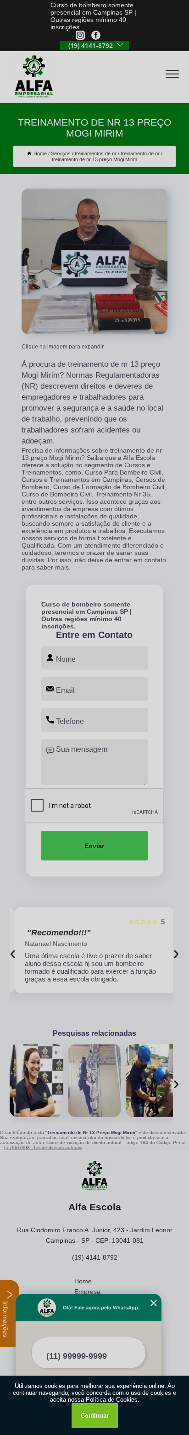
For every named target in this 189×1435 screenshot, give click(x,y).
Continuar (95, 1415)
